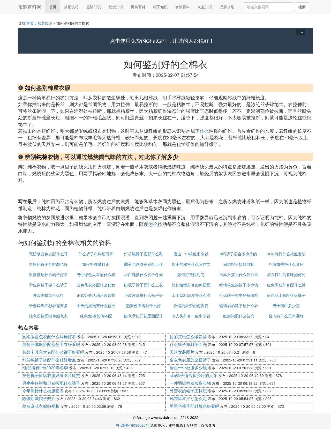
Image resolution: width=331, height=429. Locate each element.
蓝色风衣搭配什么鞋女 (96, 284)
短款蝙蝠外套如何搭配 (191, 284)
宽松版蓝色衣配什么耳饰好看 (49, 336)
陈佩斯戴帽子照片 (38, 398)
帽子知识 (160, 6)
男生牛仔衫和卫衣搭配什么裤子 (51, 383)
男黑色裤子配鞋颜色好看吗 (194, 406)
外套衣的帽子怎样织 (188, 391)
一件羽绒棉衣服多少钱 (190, 383)
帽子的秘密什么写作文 (191, 264)
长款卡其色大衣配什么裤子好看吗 (53, 352)
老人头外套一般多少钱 (191, 316)
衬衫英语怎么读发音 (188, 336)
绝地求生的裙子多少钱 (238, 284)
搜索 (302, 6)
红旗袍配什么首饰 (238, 316)
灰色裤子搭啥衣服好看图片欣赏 (51, 375)
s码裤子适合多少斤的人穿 (193, 375)
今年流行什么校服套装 (286, 253)
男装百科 (138, 6)
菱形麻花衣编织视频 (40, 406)
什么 (204, 130)
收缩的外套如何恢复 (191, 305)
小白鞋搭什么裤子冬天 (143, 274)
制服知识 (205, 6)
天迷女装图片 (182, 352)
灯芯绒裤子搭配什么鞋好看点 (49, 360)
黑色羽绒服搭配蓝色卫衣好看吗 (51, 344)
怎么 (153, 223)
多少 (172, 156)
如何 (30, 87)
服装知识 (93, 6)
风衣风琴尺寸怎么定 (188, 398)
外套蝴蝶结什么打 (48, 295)
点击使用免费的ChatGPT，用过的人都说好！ (162, 40)
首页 (52, 6)
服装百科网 (29, 6)
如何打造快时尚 (191, 274)
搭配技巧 (71, 6)
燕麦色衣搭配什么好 (143, 305)
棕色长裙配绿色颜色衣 (48, 316)
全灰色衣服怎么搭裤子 (190, 360)
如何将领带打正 (95, 264)
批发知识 (116, 6)
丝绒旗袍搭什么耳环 (286, 264)
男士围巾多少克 (286, 305)
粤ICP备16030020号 (132, 425)
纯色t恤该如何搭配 (96, 316)
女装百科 (182, 6)
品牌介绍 (227, 6)
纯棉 (42, 156)
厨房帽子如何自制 (238, 264)
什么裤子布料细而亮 (95, 253)
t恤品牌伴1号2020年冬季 (45, 368)
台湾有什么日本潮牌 (286, 316)
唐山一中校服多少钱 (191, 253)
